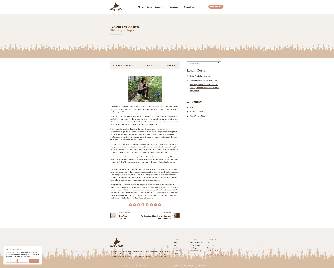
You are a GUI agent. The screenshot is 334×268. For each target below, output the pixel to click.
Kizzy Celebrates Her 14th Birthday (203, 80)
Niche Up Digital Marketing (200, 76)
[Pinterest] (147, 204)
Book (149, 7)
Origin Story (189, 7)
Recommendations (198, 111)
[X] (134, 204)
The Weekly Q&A (197, 116)
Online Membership (196, 242)
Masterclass (210, 248)
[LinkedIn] (138, 204)
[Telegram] (151, 204)
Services (158, 7)
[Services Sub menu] (164, 7)
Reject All (22, 261)
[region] (22, 255)
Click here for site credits (119, 266)
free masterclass (216, 7)
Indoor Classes (195, 245)
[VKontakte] (155, 204)
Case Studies (210, 245)
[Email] (159, 204)
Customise (11, 261)
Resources (173, 7)
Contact (176, 253)
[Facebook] (130, 204)
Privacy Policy (160, 266)
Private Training (195, 250)
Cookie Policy (134, 266)
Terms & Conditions (147, 266)
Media (176, 248)
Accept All (34, 261)
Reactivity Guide (212, 250)
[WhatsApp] (142, 204)
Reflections (150, 65)
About (141, 7)
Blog (208, 242)
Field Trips (193, 248)
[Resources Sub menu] (180, 7)
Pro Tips (193, 107)
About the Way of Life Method (123, 65)
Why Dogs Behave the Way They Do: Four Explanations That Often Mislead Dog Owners (204, 87)
